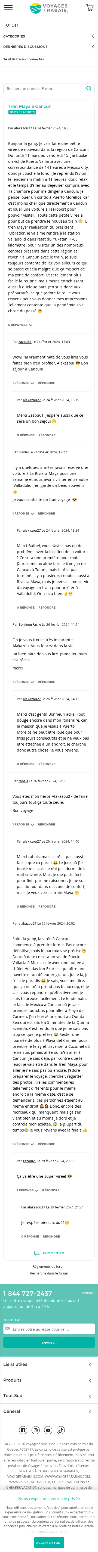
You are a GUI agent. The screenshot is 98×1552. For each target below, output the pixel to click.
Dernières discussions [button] (25, 47)
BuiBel (24, 452)
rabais (23, 781)
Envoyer (49, 1343)
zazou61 (25, 341)
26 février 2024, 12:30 (49, 781)
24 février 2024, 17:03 (53, 341)
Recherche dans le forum (49, 1273)
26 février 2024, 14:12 (62, 699)
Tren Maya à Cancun (29, 106)
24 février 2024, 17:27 (50, 452)
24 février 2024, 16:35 (54, 128)
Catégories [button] (14, 36)
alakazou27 (23, 128)
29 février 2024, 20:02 (58, 923)
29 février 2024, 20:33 (57, 1161)
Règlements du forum (49, 1266)
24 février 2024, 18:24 (62, 530)
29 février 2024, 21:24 (67, 1207)
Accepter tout (49, 1543)
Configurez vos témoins (49, 1531)
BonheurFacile (30, 624)
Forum (11, 24)
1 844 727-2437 (27, 1293)
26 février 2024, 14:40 (62, 841)
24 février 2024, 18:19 (62, 400)
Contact (88, 1293)
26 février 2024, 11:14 (62, 624)
